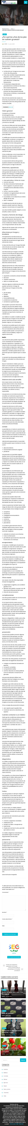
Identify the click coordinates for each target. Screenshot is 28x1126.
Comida (6, 1076)
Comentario (5, 892)
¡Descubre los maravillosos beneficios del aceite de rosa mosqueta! (11, 1050)
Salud (12, 28)
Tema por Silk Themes (16, 1124)
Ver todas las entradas (14, 957)
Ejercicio (6, 1082)
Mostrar (11, 107)
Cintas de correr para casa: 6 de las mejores (12, 993)
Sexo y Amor (7, 1089)
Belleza (5, 1072)
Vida (5, 1096)
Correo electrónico (7, 919)
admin (6, 44)
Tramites (6, 1092)
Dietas (5, 1079)
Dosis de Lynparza (7, 1013)
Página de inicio (5, 28)
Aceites (6, 1069)
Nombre (4, 912)
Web (3, 926)
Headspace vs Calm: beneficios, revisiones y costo (12, 1031)
